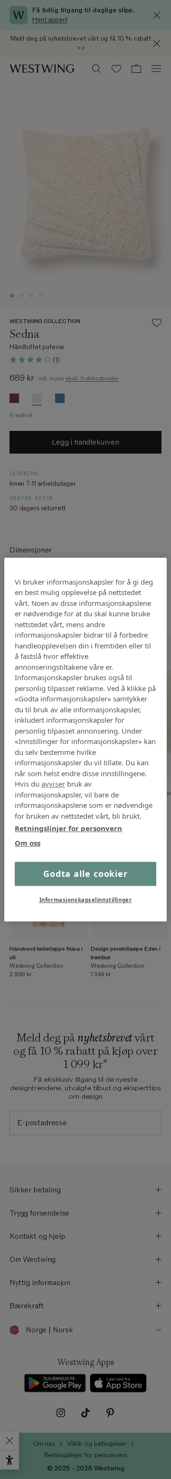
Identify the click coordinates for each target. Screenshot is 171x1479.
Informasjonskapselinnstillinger (85, 899)
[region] (85, 740)
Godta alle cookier (85, 873)
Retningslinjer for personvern (68, 828)
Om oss (27, 843)
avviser (53, 783)
